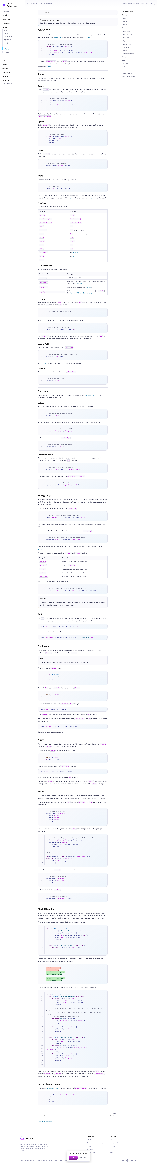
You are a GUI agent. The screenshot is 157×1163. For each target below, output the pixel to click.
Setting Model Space (128, 76)
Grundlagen (6, 23)
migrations (57, 37)
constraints (92, 198)
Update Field (127, 41)
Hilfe (111, 1153)
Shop (130, 3)
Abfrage (6, 43)
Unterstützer (91, 1153)
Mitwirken (5, 76)
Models (6, 33)
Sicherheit (5, 68)
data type (71, 198)
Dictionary (125, 63)
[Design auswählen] (154, 3)
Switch (73, 1158)
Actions (124, 15)
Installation (6, 15)
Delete (125, 24)
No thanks (82, 1158)
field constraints (90, 395)
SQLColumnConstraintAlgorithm (85, 293)
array (73, 256)
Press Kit (112, 1149)
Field (123, 28)
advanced (44, 363)
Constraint (125, 47)
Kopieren (104, 42)
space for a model (53, 1088)
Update (125, 21)
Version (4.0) (6, 80)
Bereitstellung (7, 72)
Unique (125, 50)
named (40, 549)
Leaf (3, 56)
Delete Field (127, 44)
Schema (6, 49)
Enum (124, 70)
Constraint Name (128, 53)
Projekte (136, 3)
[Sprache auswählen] (27, 3)
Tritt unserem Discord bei (95, 1143)
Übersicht (7, 30)
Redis (4, 60)
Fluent (4, 27)
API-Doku (113, 1146)
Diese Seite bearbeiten (45, 1121)
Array (123, 66)
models (88, 37)
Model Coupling (127, 73)
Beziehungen (8, 36)
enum (74, 260)
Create (125, 18)
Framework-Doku (46, 3)
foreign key (79, 283)
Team (142, 3)
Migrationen (7, 39)
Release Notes (7, 83)
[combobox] (78, 12)
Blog (146, 3)
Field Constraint (128, 34)
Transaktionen (8, 46)
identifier (88, 287)
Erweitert (6, 52)
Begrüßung (5, 11)
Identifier (126, 37)
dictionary (75, 252)
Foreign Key (126, 57)
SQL (71, 293)
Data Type (126, 31)
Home (125, 3)
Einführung (6, 19)
